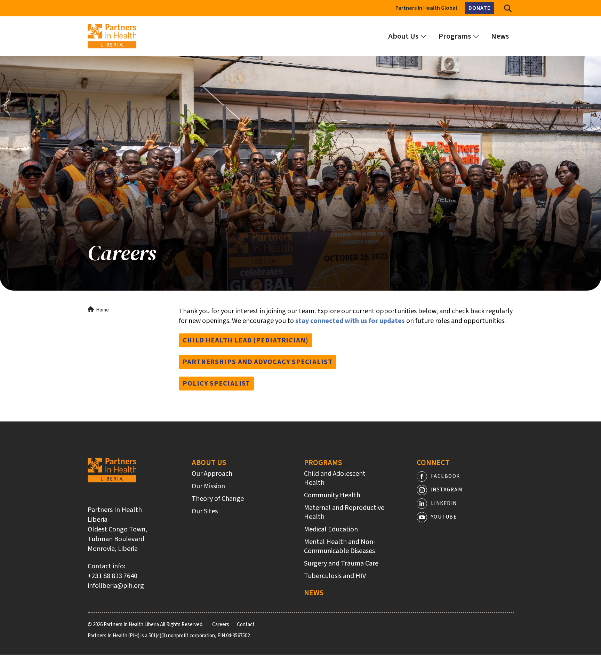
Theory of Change (218, 498)
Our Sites (205, 511)
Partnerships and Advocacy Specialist (257, 362)
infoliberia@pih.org (116, 586)
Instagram (447, 490)
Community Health (332, 495)
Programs (323, 462)
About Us (209, 462)
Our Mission (208, 486)
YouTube (444, 517)
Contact (246, 624)
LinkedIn (444, 503)
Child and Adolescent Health (335, 478)
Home (102, 310)
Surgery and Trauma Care (341, 563)
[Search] (508, 8)
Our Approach (212, 473)
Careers (220, 624)
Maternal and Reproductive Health (344, 512)
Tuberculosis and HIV (335, 576)
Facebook (445, 476)
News (313, 592)
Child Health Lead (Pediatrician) (245, 340)
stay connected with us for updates (350, 321)
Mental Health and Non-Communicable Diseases (340, 546)
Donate (479, 8)
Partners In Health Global (426, 8)
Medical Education (331, 529)
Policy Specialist (216, 383)
